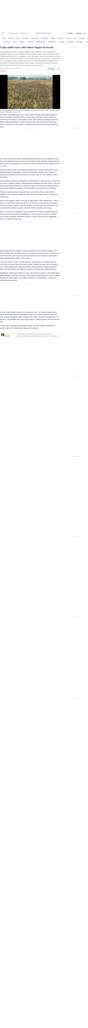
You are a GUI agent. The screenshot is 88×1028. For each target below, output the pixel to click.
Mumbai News (52, 41)
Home (4, 38)
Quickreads (71, 41)
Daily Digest (79, 41)
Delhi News (31, 41)
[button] (3, 33)
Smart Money (6, 41)
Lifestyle (53, 38)
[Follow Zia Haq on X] (8, 71)
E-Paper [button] (70, 33)
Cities (75, 38)
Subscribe (78, 33)
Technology (62, 41)
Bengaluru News (40, 41)
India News (25, 38)
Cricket (18, 38)
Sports (15, 41)
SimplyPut (22, 41)
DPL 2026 (60, 38)
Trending (68, 38)
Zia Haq (4, 71)
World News (44, 38)
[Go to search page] (6, 33)
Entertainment (35, 38)
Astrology (81, 38)
